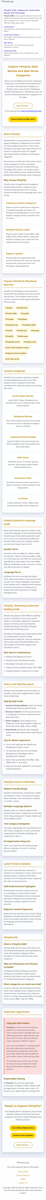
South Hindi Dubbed (11, 35)
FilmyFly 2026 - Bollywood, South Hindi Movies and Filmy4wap (22, 11)
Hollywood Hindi (10, 51)
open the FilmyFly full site (31, 111)
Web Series (8, 43)
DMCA (23, 1179)
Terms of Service (23, 1175)
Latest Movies (9, 27)
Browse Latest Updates (23, 1135)
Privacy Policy (23, 1171)
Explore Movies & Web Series (23, 119)
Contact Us (23, 1183)
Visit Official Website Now (23, 1128)
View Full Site (23, 106)
